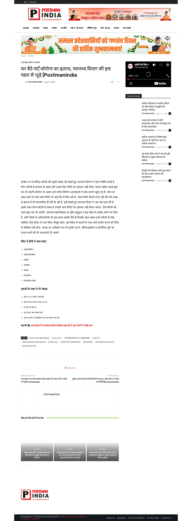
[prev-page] (22, 466)
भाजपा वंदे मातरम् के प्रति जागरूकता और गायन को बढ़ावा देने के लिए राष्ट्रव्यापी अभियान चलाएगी (70, 455)
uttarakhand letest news (104, 342)
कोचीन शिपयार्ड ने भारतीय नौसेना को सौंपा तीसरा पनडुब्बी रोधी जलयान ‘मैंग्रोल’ (37, 455)
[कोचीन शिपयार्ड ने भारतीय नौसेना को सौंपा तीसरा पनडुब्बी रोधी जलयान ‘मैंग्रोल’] (37, 441)
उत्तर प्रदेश (127, 27)
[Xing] (45, 400)
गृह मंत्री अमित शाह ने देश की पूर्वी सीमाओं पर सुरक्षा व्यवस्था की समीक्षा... (156, 157)
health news (53, 342)
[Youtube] (169, 2)
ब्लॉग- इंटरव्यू (105, 27)
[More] (94, 92)
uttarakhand (87, 342)
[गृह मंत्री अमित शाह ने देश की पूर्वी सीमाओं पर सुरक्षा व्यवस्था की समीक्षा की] (133, 159)
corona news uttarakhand (39, 338)
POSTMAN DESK (35, 82)
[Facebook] (160, 2)
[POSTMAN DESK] (23, 82)
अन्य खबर (36, 449)
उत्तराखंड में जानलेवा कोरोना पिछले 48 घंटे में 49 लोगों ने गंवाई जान (62, 325)
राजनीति (64, 27)
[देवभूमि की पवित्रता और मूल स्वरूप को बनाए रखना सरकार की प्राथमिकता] (133, 176)
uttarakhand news (29, 346)
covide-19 (96, 338)
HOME (26, 27)
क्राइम (45, 27)
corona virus (57, 338)
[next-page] (27, 466)
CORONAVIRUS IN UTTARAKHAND (77, 338)
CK (61, 517)
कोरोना (31, 62)
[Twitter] (164, 2)
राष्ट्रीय (54, 27)
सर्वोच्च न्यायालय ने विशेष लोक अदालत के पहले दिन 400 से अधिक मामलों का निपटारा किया (103, 455)
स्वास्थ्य (116, 27)
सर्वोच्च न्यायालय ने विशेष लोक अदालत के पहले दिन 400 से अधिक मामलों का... (154, 140)
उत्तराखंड (36, 27)
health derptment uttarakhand (34, 342)
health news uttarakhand (70, 342)
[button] (167, 28)
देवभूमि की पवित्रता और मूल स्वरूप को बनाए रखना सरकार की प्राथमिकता (156, 173)
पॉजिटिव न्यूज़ (92, 27)
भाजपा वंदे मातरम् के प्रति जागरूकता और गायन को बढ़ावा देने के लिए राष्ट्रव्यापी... (156, 123)
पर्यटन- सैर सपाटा (77, 27)
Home (23, 56)
